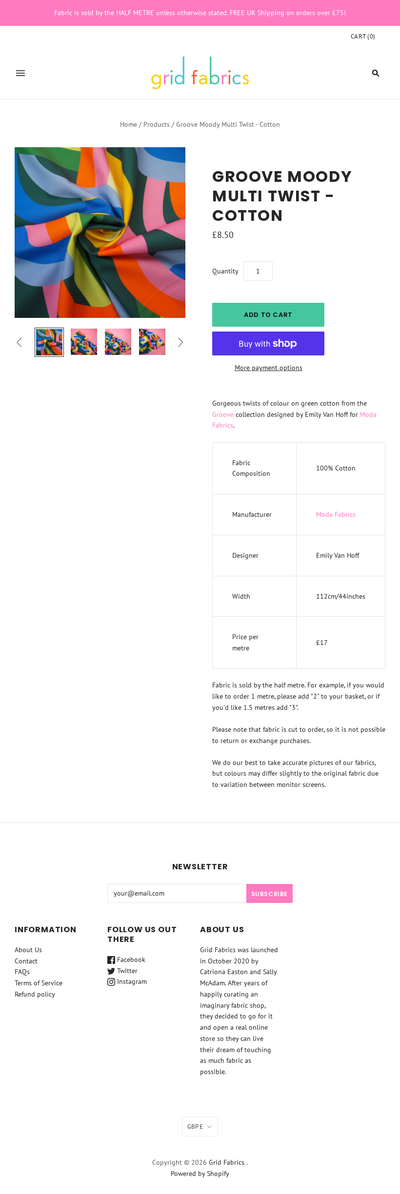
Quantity (225, 271)
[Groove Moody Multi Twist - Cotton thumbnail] (49, 342)
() (363, 36)
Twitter (126, 970)
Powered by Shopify (200, 1173)
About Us (28, 949)
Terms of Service (38, 983)
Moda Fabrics (336, 514)
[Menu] (20, 73)
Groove (223, 414)
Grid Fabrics (226, 1162)
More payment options (268, 367)
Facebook (130, 959)
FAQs (22, 971)
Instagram (131, 981)
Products (156, 124)
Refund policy (35, 994)
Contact (26, 961)
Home (128, 124)
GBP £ (195, 1126)
